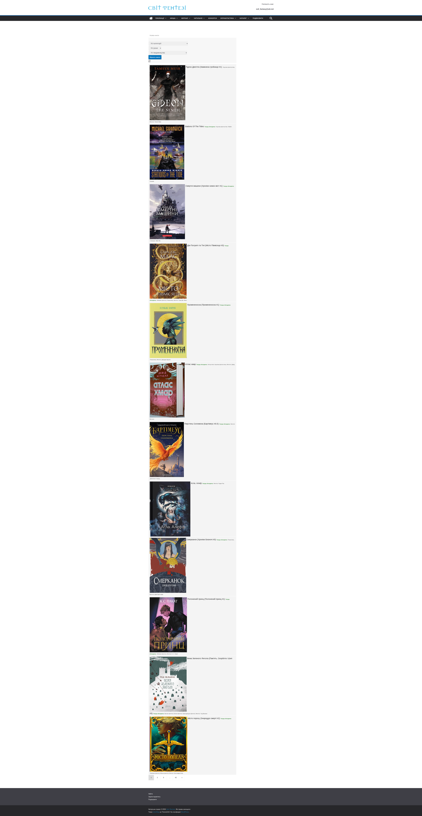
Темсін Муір (158, 121)
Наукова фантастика (228, 67)
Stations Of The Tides (194, 126)
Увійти (150, 794)
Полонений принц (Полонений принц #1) (206, 599)
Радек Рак (221, 483)
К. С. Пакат (175, 654)
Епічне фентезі (178, 713)
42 (176, 777)
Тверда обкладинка (209, 126)
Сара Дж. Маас (182, 300)
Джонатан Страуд (155, 478)
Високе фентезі (169, 713)
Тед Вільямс (204, 713)
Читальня (198, 18)
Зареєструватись (154, 797)
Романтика (170, 300)
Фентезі (152, 121)
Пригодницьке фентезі (189, 713)
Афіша (172, 18)
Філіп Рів (158, 240)
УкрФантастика (227, 18)
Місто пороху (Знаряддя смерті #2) (203, 718)
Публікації (159, 18)
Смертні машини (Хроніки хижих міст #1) (204, 186)
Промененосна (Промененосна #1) (203, 305)
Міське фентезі (164, 773)
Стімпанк (152, 240)
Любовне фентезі (161, 300)
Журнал (184, 18)
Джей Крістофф (159, 594)
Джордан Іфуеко (166, 359)
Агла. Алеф (196, 483)
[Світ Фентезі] (151, 18)
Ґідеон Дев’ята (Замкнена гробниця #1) (203, 67)
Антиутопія (211, 364)
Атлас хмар (190, 364)
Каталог (243, 18)
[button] (165, 18)
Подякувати (258, 18)
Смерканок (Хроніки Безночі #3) (201, 539)
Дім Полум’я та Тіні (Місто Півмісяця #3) (205, 245)
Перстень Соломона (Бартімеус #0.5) (201, 424)
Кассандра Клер (178, 773)
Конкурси (212, 18)
